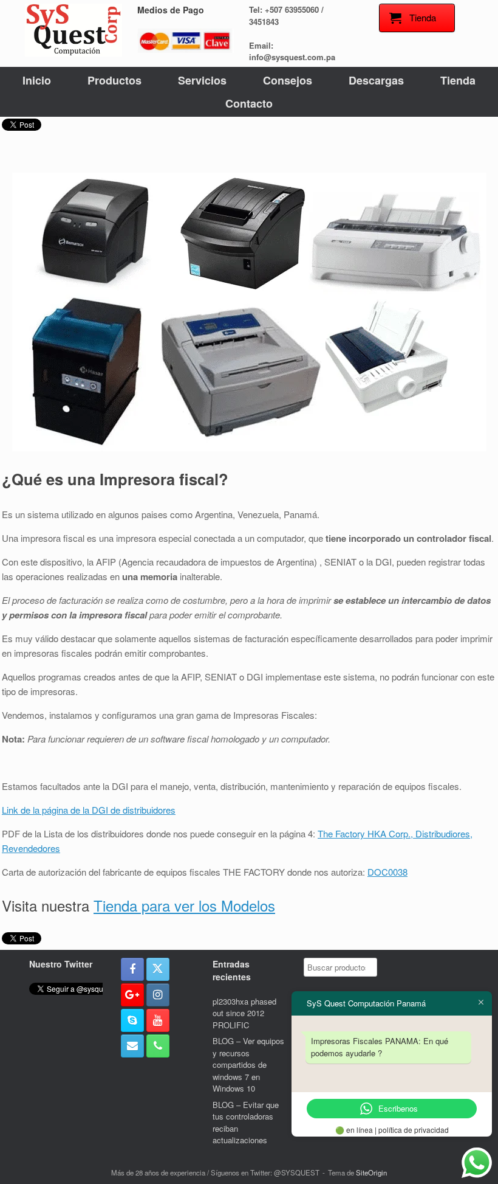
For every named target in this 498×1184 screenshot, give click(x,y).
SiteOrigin (371, 1172)
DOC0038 (387, 871)
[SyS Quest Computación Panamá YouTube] (157, 1020)
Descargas (376, 80)
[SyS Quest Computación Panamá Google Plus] (132, 994)
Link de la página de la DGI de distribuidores (89, 809)
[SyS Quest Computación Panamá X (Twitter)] (157, 969)
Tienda (458, 80)
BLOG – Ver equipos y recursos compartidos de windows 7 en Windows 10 (248, 1064)
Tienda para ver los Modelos (184, 905)
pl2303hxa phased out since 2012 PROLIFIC (244, 1013)
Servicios (202, 80)
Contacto (249, 103)
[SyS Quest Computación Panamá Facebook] (132, 969)
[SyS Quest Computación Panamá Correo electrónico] (132, 1046)
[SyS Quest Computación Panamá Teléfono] (157, 1046)
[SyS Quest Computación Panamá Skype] (132, 1020)
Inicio (36, 80)
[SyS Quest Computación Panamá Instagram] (157, 994)
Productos (114, 80)
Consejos (287, 80)
